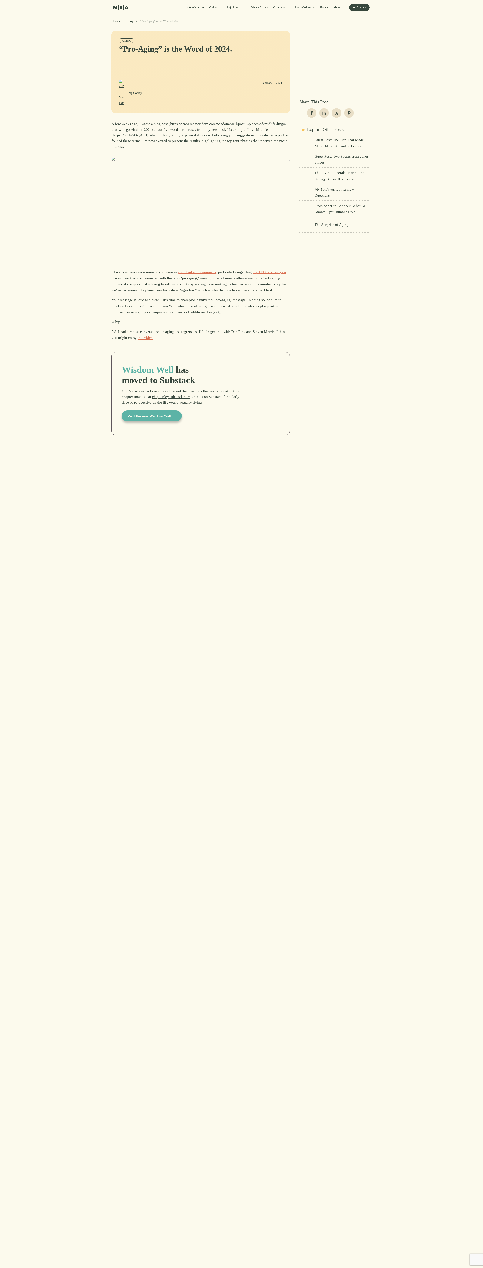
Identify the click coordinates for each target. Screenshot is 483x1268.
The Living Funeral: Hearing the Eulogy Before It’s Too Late (334, 176)
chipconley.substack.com (171, 397)
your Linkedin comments (197, 272)
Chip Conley (134, 93)
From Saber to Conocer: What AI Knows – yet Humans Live (334, 209)
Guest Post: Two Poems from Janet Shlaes (334, 159)
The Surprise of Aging (334, 224)
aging (126, 40)
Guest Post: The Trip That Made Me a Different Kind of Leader (334, 143)
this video (145, 338)
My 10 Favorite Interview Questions (334, 192)
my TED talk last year (269, 272)
